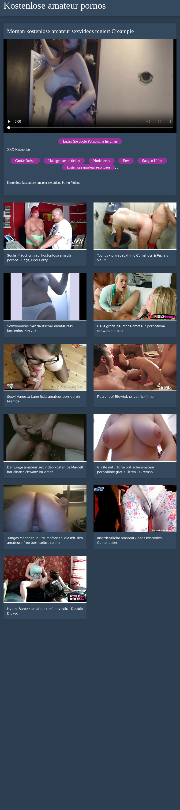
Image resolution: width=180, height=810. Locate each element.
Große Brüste (25, 161)
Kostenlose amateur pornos (55, 5)
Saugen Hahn (152, 161)
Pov (126, 161)
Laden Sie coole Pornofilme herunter (90, 141)
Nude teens (101, 161)
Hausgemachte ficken (64, 161)
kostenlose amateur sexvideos (88, 167)
